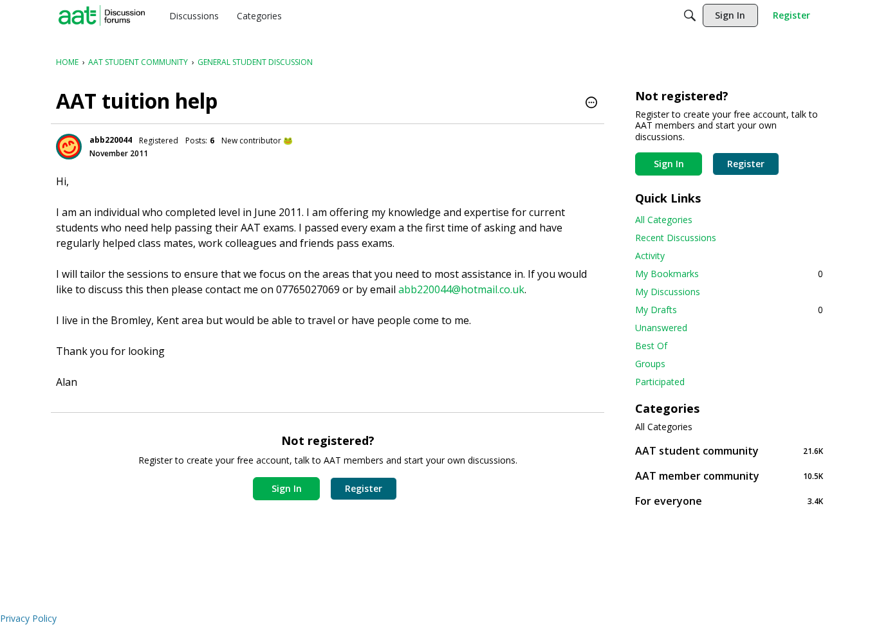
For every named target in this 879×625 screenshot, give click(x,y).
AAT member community (729, 475)
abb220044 (110, 139)
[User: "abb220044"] (69, 146)
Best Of (651, 346)
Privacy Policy (28, 618)
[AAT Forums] (102, 15)
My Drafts (729, 309)
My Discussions (667, 291)
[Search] (689, 15)
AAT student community (729, 450)
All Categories (663, 219)
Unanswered (661, 328)
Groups (650, 364)
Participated (660, 382)
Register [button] (363, 488)
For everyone (729, 500)
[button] (591, 103)
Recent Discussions (675, 237)
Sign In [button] (287, 488)
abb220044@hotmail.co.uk (461, 289)
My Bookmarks (729, 273)
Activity (650, 255)
